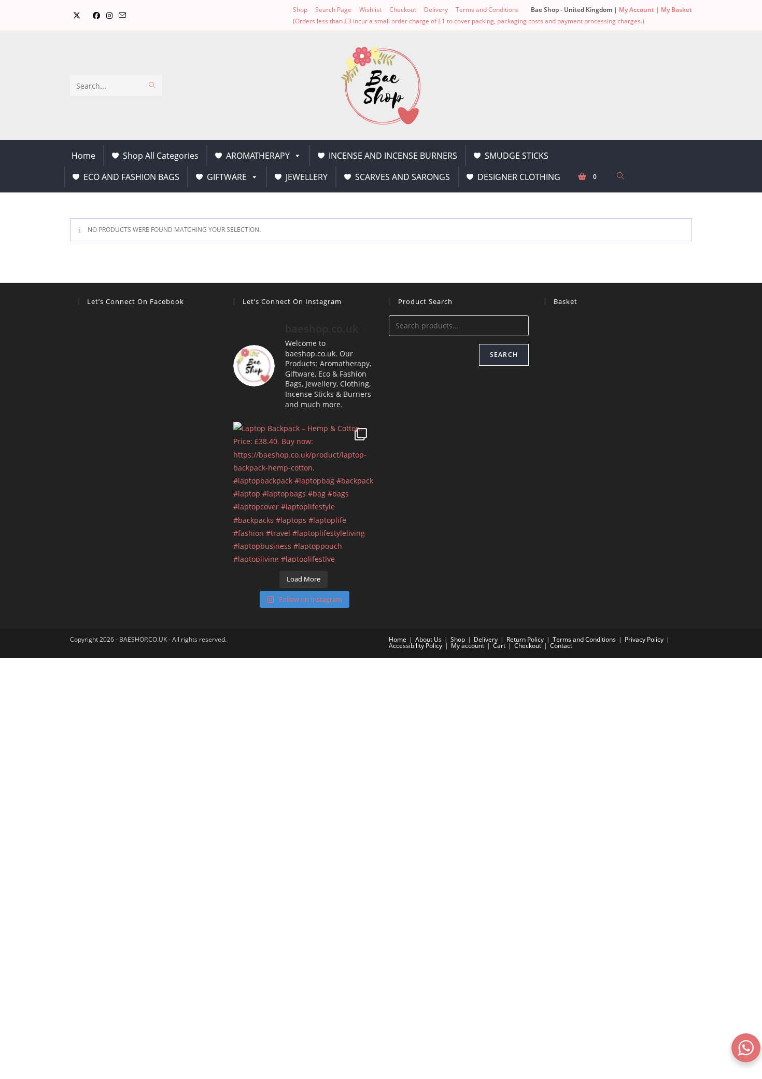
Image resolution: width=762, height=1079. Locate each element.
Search (504, 354)
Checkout (402, 9)
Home (83, 155)
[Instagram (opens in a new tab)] (109, 15)
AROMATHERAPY (258, 155)
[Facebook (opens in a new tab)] (96, 15)
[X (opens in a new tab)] (76, 15)
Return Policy (525, 639)
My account (467, 645)
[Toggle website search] (620, 176)
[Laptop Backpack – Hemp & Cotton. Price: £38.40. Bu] (303, 492)
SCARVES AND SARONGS (402, 177)
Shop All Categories (161, 155)
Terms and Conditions (487, 9)
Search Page (333, 9)
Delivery (436, 9)
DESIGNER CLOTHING (518, 177)
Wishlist (370, 9)
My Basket (676, 9)
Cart (499, 645)
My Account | (640, 9)
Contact (561, 645)
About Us (428, 639)
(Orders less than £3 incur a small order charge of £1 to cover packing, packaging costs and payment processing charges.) (468, 21)
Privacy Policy (644, 639)
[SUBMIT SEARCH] (152, 85)
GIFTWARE (227, 177)
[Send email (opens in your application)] (122, 15)
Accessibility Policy (415, 645)
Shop (300, 9)
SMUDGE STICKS (516, 155)
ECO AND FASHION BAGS (131, 177)
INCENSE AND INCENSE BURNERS (393, 155)
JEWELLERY (307, 177)
